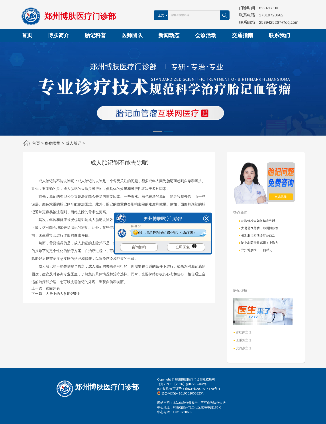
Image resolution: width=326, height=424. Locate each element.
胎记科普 (95, 35)
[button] (157, 131)
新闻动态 (169, 35)
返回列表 (53, 288)
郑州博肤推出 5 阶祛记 (255, 250)
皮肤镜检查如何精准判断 (256, 221)
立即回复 (183, 247)
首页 (27, 35)
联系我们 (279, 35)
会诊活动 (205, 35)
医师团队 (132, 35)
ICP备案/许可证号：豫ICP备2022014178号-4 (188, 388)
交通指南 (242, 35)
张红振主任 (242, 332)
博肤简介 (58, 35)
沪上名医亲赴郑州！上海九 (258, 243)
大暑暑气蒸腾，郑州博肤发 (258, 228)
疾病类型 (53, 143)
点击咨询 (281, 197)
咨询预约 (139, 247)
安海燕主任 (242, 348)
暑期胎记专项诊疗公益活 (256, 235)
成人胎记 (73, 143)
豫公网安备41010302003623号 (183, 393)
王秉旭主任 (242, 340)
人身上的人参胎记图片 (63, 294)
